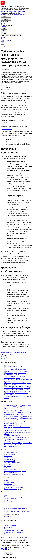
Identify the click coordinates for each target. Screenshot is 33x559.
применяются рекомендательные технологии (16, 538)
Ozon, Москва (26, 412)
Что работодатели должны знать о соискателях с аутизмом (14, 377)
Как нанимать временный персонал (15, 371)
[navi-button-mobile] (2, 43)
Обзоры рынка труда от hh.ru (13, 368)
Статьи (6, 47)
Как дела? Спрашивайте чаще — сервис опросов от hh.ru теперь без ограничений (17, 390)
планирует (15, 142)
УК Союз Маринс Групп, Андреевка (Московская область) (18, 444)
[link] (4, 33)
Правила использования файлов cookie (13, 14)
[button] (3, 37)
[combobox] (8, 553)
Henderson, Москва (26, 416)
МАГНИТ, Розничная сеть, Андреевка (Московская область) (17, 432)
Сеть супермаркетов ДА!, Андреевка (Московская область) (16, 423)
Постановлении (7, 129)
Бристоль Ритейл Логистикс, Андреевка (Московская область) (16, 439)
